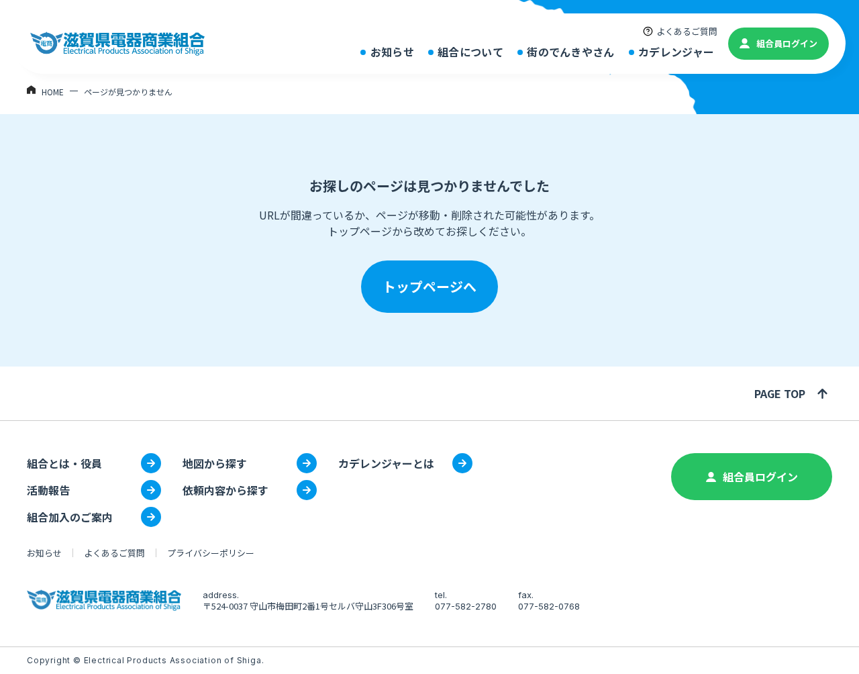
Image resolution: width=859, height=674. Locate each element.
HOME (53, 91)
